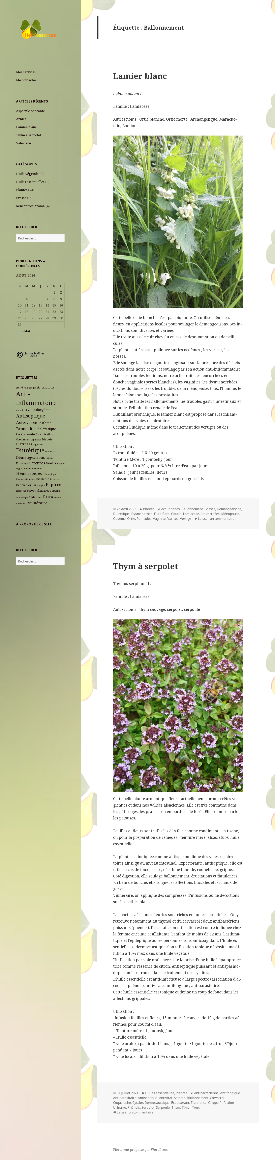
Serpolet (148, 1107)
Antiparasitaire (124, 1098)
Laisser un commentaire (216, 518)
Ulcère (57, 497)
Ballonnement (192, 509)
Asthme (45, 423)
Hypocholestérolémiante (28, 468)
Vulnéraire (37, 502)
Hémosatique (49, 474)
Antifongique (230, 1093)
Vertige (185, 518)
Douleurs (50, 451)
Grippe (60, 463)
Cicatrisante (25, 434)
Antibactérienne (206, 1093)
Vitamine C (21, 503)
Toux (48, 496)
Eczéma (50, 458)
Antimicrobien (23, 410)
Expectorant (180, 1102)
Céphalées (36, 439)
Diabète (47, 439)
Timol (186, 1107)
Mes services (26, 72)
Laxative (54, 479)
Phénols (134, 1107)
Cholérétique (45, 429)
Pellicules (144, 518)
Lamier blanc (26, 127)
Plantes (21, 190)
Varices (172, 518)
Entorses (22, 463)
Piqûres (53, 484)
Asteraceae (27, 422)
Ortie (131, 518)
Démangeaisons (30, 457)
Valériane (23, 143)
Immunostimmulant (25, 479)
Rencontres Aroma (30, 206)
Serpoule (163, 1107)
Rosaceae (21, 490)
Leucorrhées (210, 514)
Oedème (21, 485)
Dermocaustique (157, 1102)
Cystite (137, 1102)
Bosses (210, 509)
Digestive (37, 444)
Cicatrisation (44, 434)
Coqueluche (122, 1102)
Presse (21, 198)
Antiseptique (30, 415)
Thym (175, 1107)
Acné (19, 387)
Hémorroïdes (29, 473)
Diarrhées (24, 444)
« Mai (26, 331)
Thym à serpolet (28, 135)
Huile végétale (27, 174)
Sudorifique (22, 497)
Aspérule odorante (30, 111)
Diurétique (30, 450)
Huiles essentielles (30, 182)
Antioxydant (41, 410)
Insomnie (42, 479)
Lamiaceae (191, 514)
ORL (30, 485)
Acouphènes (170, 509)
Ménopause (230, 514)
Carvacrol (217, 1098)
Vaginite (159, 518)
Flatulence (199, 1102)
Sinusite (56, 490)
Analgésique (30, 387)
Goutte (51, 463)
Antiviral (165, 1098)
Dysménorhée (141, 514)
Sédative (35, 497)
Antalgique (46, 387)
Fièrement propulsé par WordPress (140, 1149)
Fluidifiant (162, 514)
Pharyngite (39, 485)
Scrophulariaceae (39, 490)
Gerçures (37, 462)
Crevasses (23, 439)
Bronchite (25, 428)
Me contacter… (27, 80)
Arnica (21, 119)
